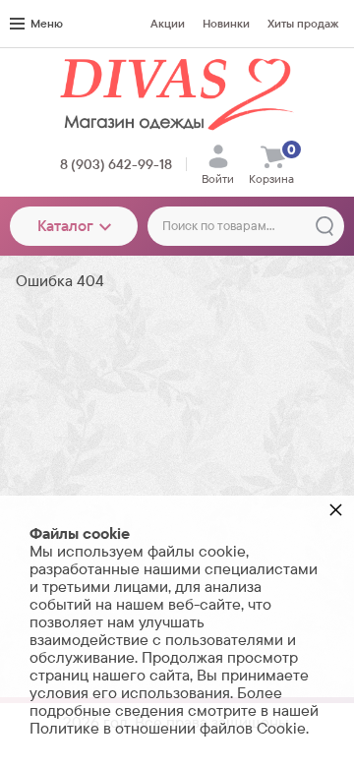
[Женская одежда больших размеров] (177, 94)
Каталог (65, 225)
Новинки (226, 23)
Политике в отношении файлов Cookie (168, 728)
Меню (46, 23)
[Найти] (324, 226)
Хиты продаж (302, 23)
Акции (167, 23)
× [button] (335, 509)
